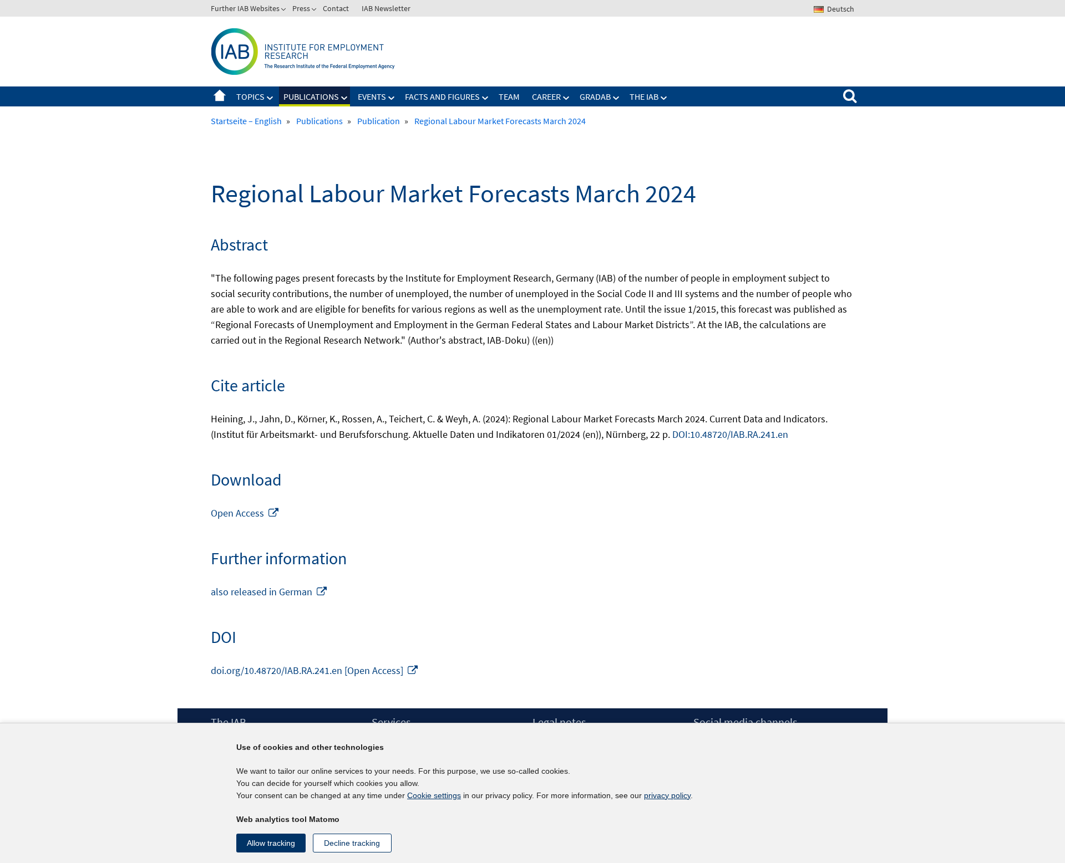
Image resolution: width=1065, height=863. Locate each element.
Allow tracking (271, 843)
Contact (336, 8)
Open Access (245, 513)
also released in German (269, 591)
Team (509, 96)
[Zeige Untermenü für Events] (391, 98)
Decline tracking (352, 843)
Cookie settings (434, 795)
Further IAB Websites (245, 8)
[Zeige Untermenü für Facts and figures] (485, 98)
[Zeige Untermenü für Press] (315, 10)
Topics (250, 96)
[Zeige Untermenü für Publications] (344, 98)
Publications (311, 96)
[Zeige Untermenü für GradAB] (616, 98)
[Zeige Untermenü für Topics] (270, 98)
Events (372, 96)
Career (546, 96)
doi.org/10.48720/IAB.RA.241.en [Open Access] (315, 670)
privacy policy (667, 795)
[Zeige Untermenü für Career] (566, 98)
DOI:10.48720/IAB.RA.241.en (730, 434)
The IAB (644, 96)
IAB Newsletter (386, 8)
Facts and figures (442, 96)
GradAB (595, 96)
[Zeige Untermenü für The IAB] (664, 98)
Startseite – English (220, 96)
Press (301, 8)
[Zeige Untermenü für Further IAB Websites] (284, 10)
